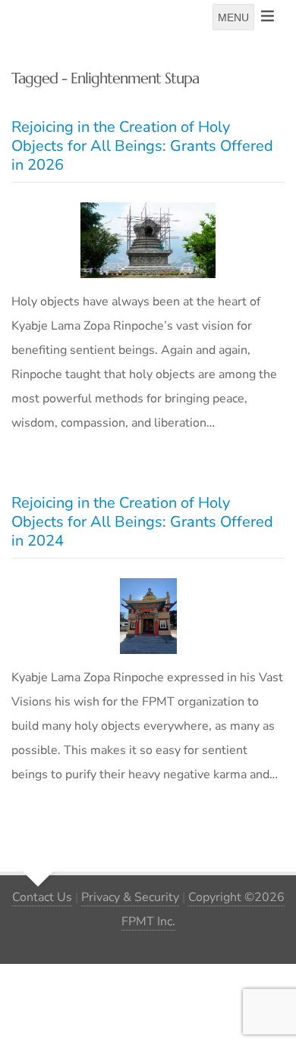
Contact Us (42, 897)
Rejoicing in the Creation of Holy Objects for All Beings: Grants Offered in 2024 (142, 522)
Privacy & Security (130, 897)
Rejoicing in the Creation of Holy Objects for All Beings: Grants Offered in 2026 (142, 146)
